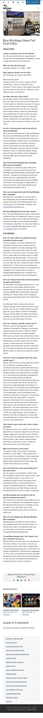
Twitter (8, 226)
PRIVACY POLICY (19, 709)
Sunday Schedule (11, 610)
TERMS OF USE (31, 709)
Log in (34, 2)
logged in (16, 628)
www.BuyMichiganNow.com (13, 207)
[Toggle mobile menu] (38, 8)
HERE (9, 224)
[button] (4, 604)
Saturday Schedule (30, 610)
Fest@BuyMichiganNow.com (16, 549)
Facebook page (12, 229)
